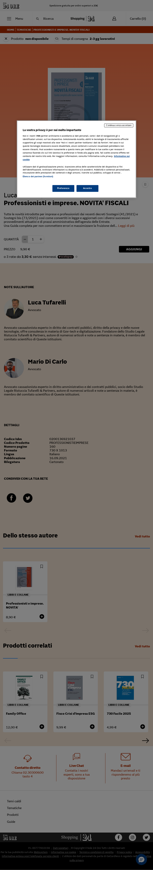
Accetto (87, 188)
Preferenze (63, 188)
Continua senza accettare (118, 125)
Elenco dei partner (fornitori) (38, 176)
